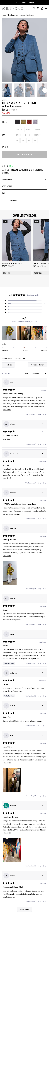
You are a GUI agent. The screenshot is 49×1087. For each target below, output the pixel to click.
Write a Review (40, 365)
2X (23, 140)
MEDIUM (38, 129)
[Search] (34, 8)
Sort (27, 373)
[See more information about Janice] (43, 634)
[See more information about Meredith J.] (43, 805)
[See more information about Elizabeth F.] (43, 454)
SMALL (28, 129)
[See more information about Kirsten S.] (43, 598)
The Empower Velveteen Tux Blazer (21, 15)
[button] (12, 106)
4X (35, 140)
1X (17, 140)
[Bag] (42, 8)
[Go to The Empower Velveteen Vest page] (16, 240)
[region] (24, 333)
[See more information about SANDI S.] (43, 528)
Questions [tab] (20, 358)
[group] (24, 50)
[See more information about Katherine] (43, 673)
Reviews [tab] (7, 358)
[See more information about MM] (43, 735)
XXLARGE (37, 135)
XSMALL (19, 129)
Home (4, 15)
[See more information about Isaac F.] (43, 875)
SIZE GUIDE (5, 147)
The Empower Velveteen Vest (13, 263)
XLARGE (27, 135)
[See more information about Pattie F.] (43, 706)
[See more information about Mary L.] (43, 382)
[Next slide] (44, 90)
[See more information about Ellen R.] (43, 424)
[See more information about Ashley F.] (43, 493)
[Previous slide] (4, 90)
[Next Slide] (45, 333)
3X (29, 140)
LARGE (18, 135)
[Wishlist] (38, 8)
